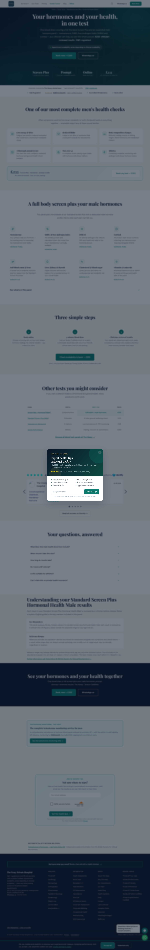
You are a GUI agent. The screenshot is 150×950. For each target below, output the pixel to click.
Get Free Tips (92, 492)
